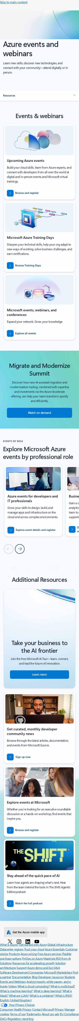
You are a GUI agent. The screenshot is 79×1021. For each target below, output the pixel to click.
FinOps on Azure (32, 958)
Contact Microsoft (43, 1009)
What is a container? (42, 995)
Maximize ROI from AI (57, 958)
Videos (12, 986)
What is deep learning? (48, 991)
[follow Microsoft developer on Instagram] (20, 941)
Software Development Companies (22, 972)
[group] (33, 501)
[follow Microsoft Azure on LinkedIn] (28, 941)
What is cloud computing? (33, 986)
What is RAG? (63, 995)
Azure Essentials (55, 949)
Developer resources (51, 977)
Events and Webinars (13, 982)
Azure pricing (29, 954)
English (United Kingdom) (16, 1000)
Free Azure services (49, 954)
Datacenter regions (11, 949)
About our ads (50, 1014)
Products (14, 954)
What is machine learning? (16, 991)
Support (21, 968)
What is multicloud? (62, 986)
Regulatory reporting (20, 1019)
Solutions (6, 963)
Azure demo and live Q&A (43, 968)
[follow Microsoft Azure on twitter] (11, 941)
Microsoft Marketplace (58, 972)
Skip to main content (13, 2)
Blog (35, 977)
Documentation (21, 977)
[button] (39, 95)
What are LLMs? (19, 995)
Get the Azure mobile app (29, 932)
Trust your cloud (34, 949)
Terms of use (18, 1014)
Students (69, 977)
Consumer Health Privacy (15, 1009)
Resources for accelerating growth (33, 963)
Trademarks (33, 1014)
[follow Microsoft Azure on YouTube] (37, 941)
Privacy (59, 1009)
